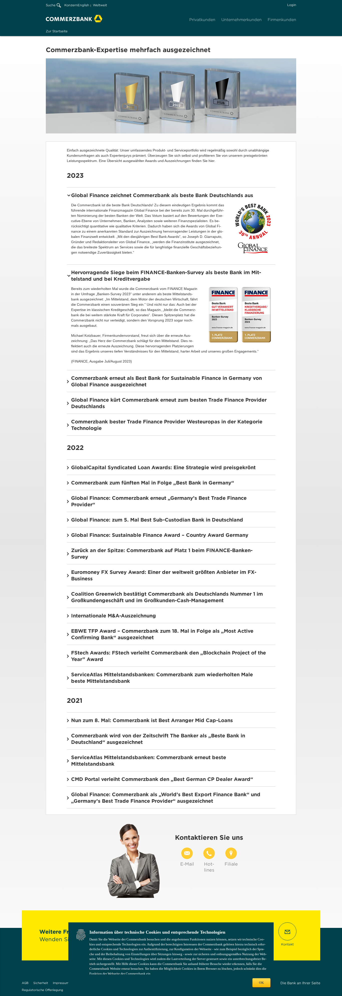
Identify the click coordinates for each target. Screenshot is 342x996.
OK (261, 982)
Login (291, 5)
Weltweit (100, 5)
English (83, 5)
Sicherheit (40, 983)
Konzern (71, 5)
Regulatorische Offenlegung (42, 990)
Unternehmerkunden (241, 19)
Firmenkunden (282, 19)
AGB (25, 983)
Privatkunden (202, 19)
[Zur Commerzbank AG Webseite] (74, 18)
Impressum (61, 983)
